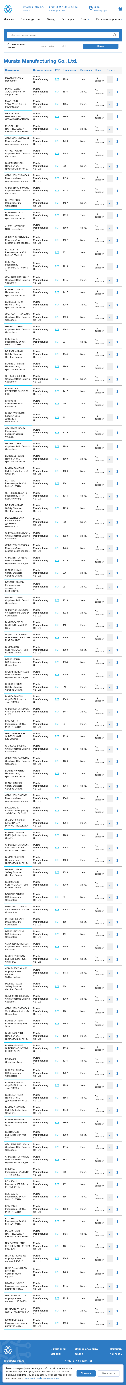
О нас (84, 19)
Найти (100, 46)
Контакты (116, 1354)
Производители (30, 19)
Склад (51, 19)
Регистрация (100, 11)
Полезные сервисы (108, 19)
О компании (58, 1349)
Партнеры (67, 19)
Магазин (9, 19)
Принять (86, 1373)
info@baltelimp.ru (33, 7)
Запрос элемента (86, 1349)
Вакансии (116, 1349)
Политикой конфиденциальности (41, 1378)
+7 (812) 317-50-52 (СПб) (63, 7)
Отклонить (108, 1373)
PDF (57, 80)
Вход (96, 7)
